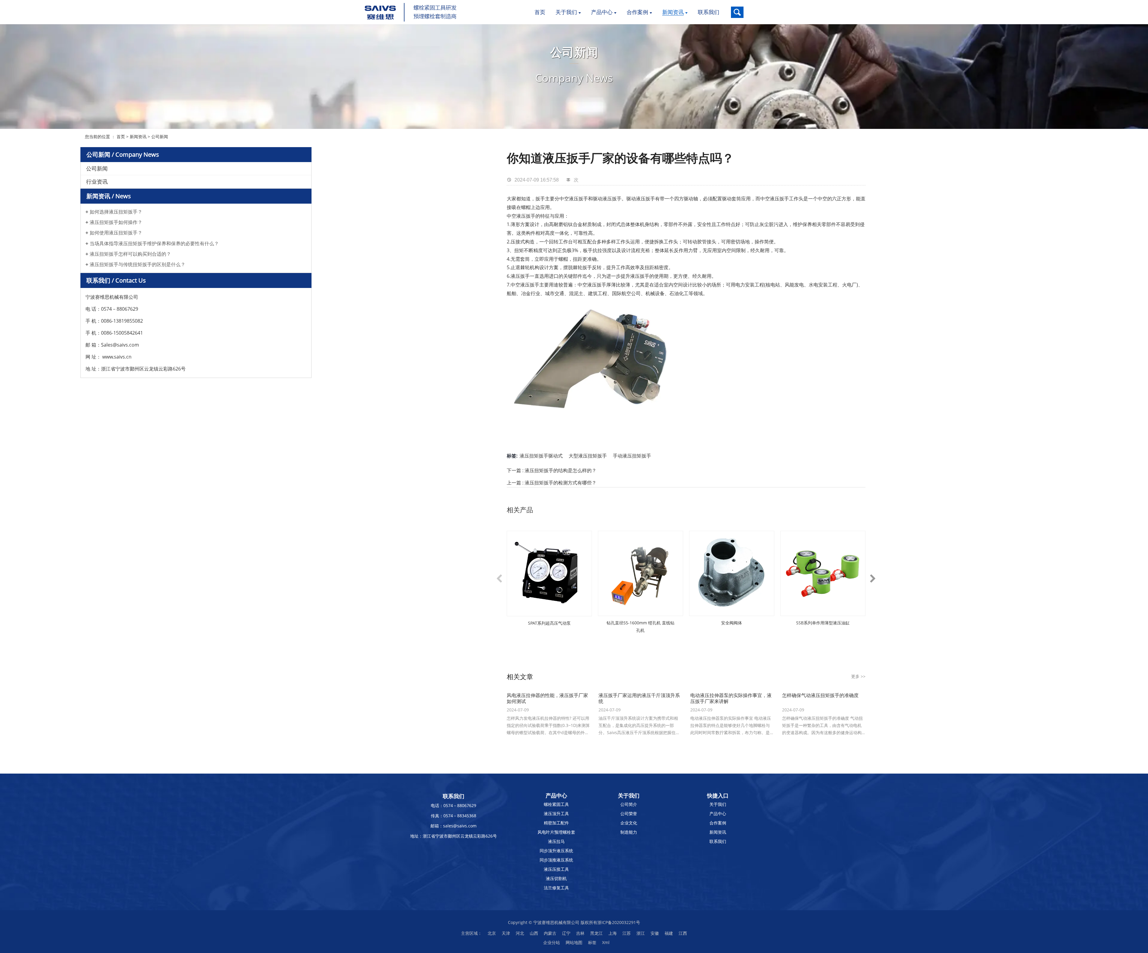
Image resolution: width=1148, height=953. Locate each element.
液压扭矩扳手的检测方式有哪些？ (560, 482)
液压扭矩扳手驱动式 (541, 455)
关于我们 (717, 804)
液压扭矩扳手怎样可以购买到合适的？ (130, 254)
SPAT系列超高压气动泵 (549, 623)
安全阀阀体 (731, 623)
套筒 (736, 198)
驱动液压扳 (638, 198)
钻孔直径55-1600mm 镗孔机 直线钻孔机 (640, 626)
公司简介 (628, 804)
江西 (683, 933)
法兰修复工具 (556, 888)
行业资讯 (97, 181)
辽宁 (566, 933)
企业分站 (551, 942)
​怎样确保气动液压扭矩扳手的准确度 (820, 695)
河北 (520, 933)
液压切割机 (556, 878)
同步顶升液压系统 (556, 850)
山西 (534, 933)
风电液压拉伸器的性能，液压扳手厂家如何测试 (547, 698)
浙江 (640, 933)
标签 (592, 942)
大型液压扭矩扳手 (588, 455)
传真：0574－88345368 (453, 815)
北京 (492, 933)
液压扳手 (612, 198)
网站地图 (574, 942)
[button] (499, 578)
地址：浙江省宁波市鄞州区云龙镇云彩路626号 (453, 836)
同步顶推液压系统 (556, 860)
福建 (669, 933)
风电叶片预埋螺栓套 (556, 832)
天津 (506, 933)
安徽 (655, 933)
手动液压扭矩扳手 (632, 455)
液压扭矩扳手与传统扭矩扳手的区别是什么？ (137, 264)
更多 (858, 676)
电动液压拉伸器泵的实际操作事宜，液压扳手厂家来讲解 (731, 698)
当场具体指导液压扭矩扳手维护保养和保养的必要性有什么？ (154, 243)
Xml (606, 942)
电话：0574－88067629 (453, 805)
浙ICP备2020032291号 (618, 922)
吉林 (580, 933)
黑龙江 (596, 933)
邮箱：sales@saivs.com (453, 826)
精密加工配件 (556, 823)
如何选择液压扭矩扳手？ (116, 212)
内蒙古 (550, 933)
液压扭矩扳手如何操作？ (116, 222)
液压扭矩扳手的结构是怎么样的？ (560, 470)
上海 (612, 933)
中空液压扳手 (573, 198)
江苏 (626, 933)
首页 (121, 136)
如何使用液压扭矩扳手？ (116, 233)
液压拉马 (556, 841)
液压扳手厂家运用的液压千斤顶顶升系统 (639, 698)
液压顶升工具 (556, 813)
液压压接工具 (556, 869)
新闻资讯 (138, 136)
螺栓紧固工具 (556, 804)
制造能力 (628, 832)
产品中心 (717, 813)
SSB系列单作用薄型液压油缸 (823, 623)
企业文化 (628, 823)
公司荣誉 (628, 813)
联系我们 (717, 841)
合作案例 (717, 823)
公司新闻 (159, 136)
